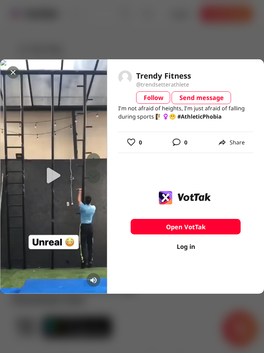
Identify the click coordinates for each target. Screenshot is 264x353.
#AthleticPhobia (199, 116)
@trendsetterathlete (162, 84)
